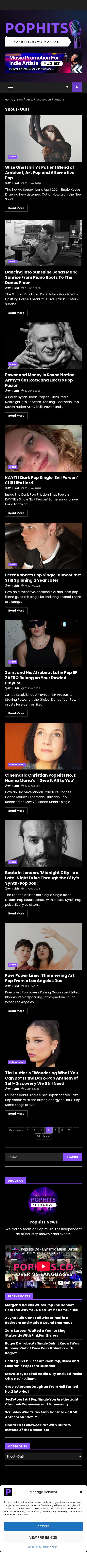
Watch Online (77, 87)
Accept (43, 1526)
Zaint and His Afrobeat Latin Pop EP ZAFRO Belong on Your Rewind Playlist (43, 643)
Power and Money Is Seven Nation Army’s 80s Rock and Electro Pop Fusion (43, 345)
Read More (16, 208)
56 (38, 1136)
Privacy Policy (50, 1546)
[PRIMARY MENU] (10, 87)
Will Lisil (13, 183)
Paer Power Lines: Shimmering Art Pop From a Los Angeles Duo (43, 946)
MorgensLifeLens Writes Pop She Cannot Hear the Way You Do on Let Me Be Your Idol (41, 1307)
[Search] (67, 87)
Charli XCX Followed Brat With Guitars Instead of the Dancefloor (38, 1427)
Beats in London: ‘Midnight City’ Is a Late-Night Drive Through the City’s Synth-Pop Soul (43, 843)
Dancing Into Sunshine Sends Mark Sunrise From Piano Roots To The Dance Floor (43, 243)
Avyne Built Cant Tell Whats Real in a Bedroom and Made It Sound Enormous (38, 1320)
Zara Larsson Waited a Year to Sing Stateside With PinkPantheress (35, 1333)
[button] (81, 1492)
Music (12, 156)
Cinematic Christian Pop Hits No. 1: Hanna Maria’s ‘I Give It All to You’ (43, 746)
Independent (17, 764)
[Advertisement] (43, 62)
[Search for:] (34, 1157)
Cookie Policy (34, 1546)
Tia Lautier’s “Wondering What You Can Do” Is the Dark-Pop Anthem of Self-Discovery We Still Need (43, 1043)
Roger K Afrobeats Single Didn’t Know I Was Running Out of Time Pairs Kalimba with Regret (42, 1348)
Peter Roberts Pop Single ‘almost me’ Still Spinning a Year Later (43, 546)
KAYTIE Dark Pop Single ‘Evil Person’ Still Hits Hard (43, 448)
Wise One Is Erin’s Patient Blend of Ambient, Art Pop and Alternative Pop (43, 138)
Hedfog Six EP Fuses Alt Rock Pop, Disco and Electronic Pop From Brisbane (42, 1363)
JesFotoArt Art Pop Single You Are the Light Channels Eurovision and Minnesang (42, 1402)
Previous (16, 1130)
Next (47, 1136)
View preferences (43, 1537)
